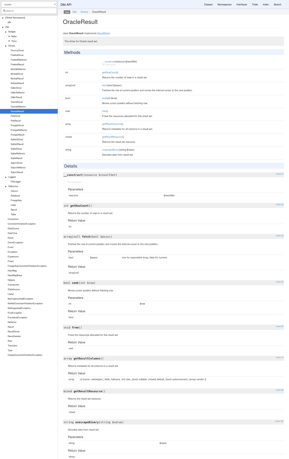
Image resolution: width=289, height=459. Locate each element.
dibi (9, 22)
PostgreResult (17, 134)
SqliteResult (16, 158)
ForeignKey (16, 200)
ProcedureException (17, 317)
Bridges (12, 31)
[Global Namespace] (15, 17)
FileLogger (16, 181)
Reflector (12, 322)
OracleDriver (17, 101)
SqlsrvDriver (17, 162)
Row (10, 340)
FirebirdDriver (17, 55)
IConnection (13, 284)
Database (15, 195)
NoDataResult (17, 83)
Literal (11, 294)
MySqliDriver (17, 73)
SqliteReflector (18, 153)
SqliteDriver (16, 148)
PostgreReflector (19, 130)
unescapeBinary (110, 149)
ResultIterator (14, 336)
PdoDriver (15, 115)
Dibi (7, 26)
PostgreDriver (17, 125)
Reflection (13, 186)
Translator (12, 345)
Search (277, 4)
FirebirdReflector (19, 59)
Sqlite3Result (17, 144)
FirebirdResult (17, 64)
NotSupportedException (19, 308)
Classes (208, 4)
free (104, 111)
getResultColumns (112, 124)
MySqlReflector (18, 69)
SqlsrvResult (17, 172)
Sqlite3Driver (17, 139)
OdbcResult (16, 97)
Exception (12, 251)
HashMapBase (15, 275)
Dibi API (66, 4)
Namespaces (224, 4)
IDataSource (14, 289)
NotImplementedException (20, 298)
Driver (10, 237)
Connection (13, 219)
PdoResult (16, 120)
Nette (14, 36)
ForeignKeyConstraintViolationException (27, 265)
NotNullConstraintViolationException (25, 303)
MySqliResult (17, 78)
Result (14, 209)
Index (13, 204)
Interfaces (241, 4)
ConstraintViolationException (22, 223)
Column (14, 190)
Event (10, 247)
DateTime (12, 233)
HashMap (12, 270)
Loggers (12, 176)
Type (10, 350)
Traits (255, 4)
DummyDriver (17, 50)
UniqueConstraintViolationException (25, 354)
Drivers (11, 45)
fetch (104, 85)
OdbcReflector (18, 92)
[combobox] (28, 11)
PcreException (15, 312)
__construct (108, 61)
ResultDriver (14, 331)
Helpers (11, 279)
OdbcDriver (16, 87)
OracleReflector (18, 106)
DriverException (15, 242)
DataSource (13, 228)
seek (104, 98)
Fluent (11, 261)
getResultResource (112, 136)
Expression (13, 256)
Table (13, 214)
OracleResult (17, 111)
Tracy (14, 41)
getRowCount (109, 72)
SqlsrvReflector (18, 167)
